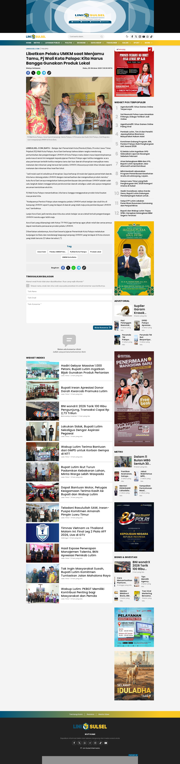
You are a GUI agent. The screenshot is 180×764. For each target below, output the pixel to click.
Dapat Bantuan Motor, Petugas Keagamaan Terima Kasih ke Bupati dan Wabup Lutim (84, 490)
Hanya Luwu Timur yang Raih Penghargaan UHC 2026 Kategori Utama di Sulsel (136, 183)
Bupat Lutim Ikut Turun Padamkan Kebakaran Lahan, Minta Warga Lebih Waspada (83, 470)
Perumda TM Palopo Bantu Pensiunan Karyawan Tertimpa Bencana (127, 343)
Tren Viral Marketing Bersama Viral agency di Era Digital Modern (147, 598)
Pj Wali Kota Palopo (78, 252)
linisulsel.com (32, 49)
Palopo (45, 49)
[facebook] (28, 73)
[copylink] (49, 73)
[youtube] (106, 743)
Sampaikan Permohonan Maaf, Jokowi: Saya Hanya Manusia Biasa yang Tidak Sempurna (145, 495)
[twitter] (33, 73)
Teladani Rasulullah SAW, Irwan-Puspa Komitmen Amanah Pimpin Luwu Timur (85, 511)
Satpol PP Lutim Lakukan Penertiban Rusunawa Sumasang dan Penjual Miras (136, 203)
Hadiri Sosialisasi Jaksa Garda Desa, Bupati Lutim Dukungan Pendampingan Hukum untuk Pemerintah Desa (135, 194)
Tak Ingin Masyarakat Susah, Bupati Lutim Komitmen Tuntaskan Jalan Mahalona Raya (85, 572)
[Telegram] (90, 743)
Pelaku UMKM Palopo (58, 252)
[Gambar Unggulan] (69, 105)
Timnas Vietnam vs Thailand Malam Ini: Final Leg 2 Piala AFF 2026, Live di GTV (83, 531)
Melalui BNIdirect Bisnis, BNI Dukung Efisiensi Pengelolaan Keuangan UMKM (126, 599)
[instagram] (95, 743)
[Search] (102, 36)
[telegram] (44, 73)
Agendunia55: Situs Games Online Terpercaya (136, 108)
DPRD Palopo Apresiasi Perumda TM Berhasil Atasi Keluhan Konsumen (147, 330)
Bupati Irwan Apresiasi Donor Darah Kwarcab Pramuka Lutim (84, 389)
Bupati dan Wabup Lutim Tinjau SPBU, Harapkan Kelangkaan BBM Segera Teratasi (136, 213)
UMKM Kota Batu (69, 257)
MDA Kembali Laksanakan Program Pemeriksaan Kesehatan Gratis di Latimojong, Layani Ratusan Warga (136, 175)
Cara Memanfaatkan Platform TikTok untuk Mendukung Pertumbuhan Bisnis (124, 585)
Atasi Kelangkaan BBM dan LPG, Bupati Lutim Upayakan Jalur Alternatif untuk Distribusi (135, 163)
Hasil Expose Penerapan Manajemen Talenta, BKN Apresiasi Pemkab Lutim (79, 551)
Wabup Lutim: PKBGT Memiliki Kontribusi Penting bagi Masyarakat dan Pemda (82, 592)
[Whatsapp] (85, 743)
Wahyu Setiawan (33, 68)
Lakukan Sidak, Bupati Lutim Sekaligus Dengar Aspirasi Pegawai (82, 429)
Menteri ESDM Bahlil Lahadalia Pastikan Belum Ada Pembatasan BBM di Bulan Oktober (126, 494)
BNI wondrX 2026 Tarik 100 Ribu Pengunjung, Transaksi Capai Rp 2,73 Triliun (85, 409)
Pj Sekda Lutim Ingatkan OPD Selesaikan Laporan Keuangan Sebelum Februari (135, 154)
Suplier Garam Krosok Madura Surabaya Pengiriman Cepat (143, 316)
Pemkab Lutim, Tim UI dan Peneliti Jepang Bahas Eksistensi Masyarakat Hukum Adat (136, 134)
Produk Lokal (95, 252)
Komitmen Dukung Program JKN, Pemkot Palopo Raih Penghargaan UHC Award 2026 (137, 144)
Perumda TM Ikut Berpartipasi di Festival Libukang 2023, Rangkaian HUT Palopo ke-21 (146, 344)
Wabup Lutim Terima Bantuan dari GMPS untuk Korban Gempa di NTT (85, 450)
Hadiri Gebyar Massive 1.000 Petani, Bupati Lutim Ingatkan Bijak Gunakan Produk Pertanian (85, 369)
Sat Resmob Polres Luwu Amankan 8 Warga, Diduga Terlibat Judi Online (137, 116)
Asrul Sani (41, 252)
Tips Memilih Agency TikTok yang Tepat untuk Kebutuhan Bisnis (146, 586)
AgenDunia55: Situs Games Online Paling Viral (136, 125)
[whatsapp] (39, 73)
